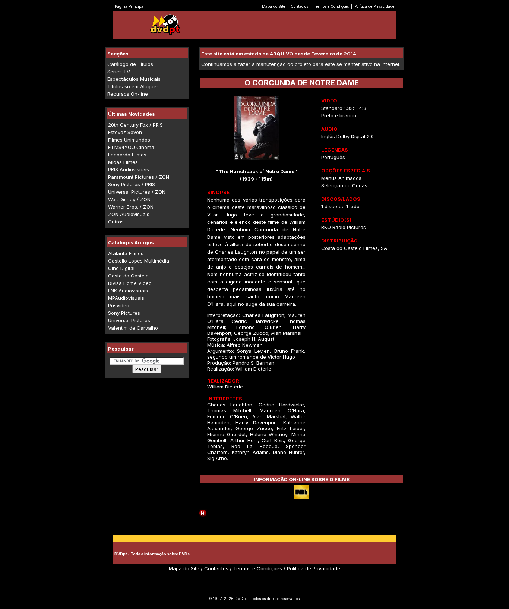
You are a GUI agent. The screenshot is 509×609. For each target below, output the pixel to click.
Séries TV (118, 71)
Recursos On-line (127, 94)
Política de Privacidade (374, 6)
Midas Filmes (123, 162)
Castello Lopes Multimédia (138, 261)
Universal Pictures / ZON (136, 192)
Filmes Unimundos (129, 140)
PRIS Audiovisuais (128, 169)
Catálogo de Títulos (130, 64)
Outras (116, 222)
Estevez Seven (125, 132)
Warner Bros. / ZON (131, 207)
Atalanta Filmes (125, 253)
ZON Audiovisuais (128, 214)
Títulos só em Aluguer (132, 86)
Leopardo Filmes (127, 155)
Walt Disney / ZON (129, 199)
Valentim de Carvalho (133, 328)
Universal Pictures (129, 320)
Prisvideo (118, 305)
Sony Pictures (124, 313)
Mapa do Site (273, 6)
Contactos (299, 6)
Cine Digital (121, 268)
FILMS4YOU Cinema (131, 147)
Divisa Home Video (130, 283)
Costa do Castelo (128, 276)
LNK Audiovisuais (128, 291)
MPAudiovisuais (126, 298)
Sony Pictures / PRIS (131, 184)
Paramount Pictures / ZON (138, 177)
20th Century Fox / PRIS (135, 125)
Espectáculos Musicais (134, 79)
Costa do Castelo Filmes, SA (354, 248)
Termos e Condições (331, 6)
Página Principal (130, 6)
